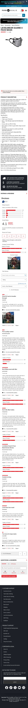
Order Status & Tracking (9, 596)
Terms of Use (6, 662)
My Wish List (6, 633)
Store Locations (7, 612)
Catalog (5, 639)
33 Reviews (14, 564)
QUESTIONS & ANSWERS (9, 560)
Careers (5, 651)
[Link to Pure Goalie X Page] (15, 689)
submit (14, 682)
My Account (6, 604)
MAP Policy (6, 618)
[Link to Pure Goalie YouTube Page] (19, 689)
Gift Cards (6, 630)
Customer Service (7, 591)
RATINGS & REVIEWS (7, 193)
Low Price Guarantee (8, 615)
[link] (4, 564)
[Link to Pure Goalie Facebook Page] (7, 689)
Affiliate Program (7, 654)
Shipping (5, 607)
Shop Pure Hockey (8, 641)
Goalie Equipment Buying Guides (11, 628)
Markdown (14, 6)
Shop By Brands (7, 636)
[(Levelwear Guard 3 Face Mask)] (14, 42)
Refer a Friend (7, 610)
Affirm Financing (7, 657)
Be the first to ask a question (9, 576)
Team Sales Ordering (8, 593)
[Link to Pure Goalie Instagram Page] (24, 689)
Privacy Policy (7, 660)
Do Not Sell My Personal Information (12, 665)
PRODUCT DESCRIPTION (8, 97)
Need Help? (3, 697)
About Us (6, 649)
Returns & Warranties (8, 601)
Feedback (6, 620)
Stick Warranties (7, 599)
